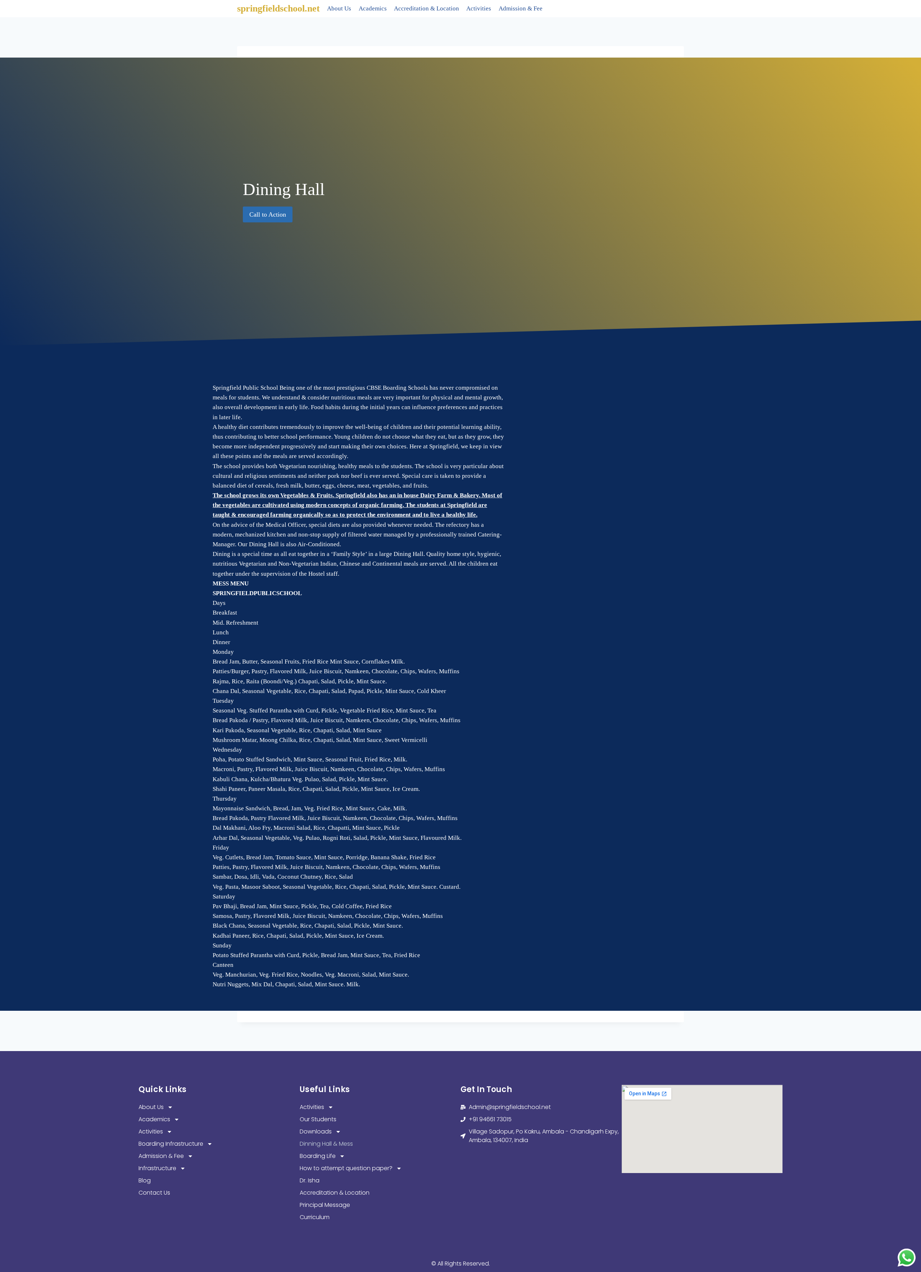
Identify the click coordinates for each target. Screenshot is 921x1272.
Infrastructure (157, 1168)
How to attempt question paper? (346, 1168)
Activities (478, 8)
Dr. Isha (309, 1180)
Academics (373, 8)
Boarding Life (318, 1156)
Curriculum (315, 1217)
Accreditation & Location (426, 8)
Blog (145, 1180)
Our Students (318, 1119)
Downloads (316, 1131)
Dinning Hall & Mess (326, 1144)
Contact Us (154, 1193)
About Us (339, 8)
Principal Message (325, 1205)
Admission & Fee (521, 8)
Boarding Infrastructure (171, 1144)
